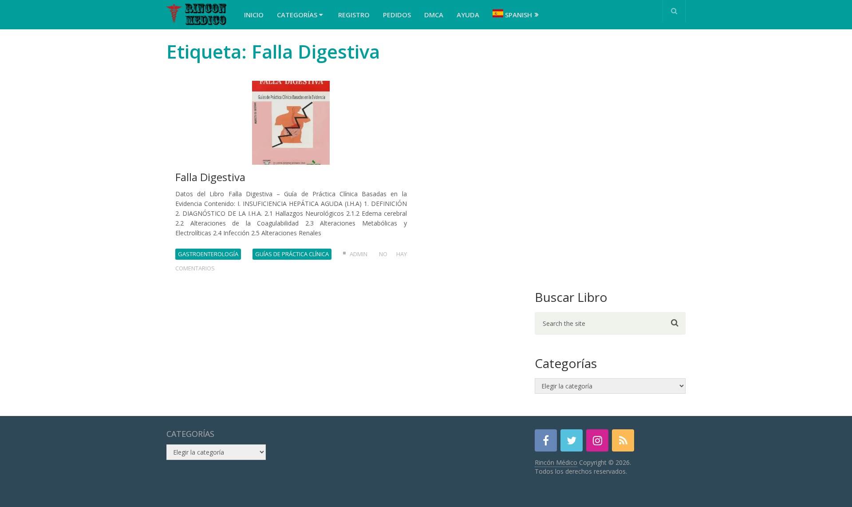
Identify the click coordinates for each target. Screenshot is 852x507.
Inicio (254, 14)
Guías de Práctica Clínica (292, 254)
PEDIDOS (397, 14)
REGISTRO (354, 14)
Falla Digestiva (210, 177)
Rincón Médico (556, 462)
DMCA (433, 14)
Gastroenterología (208, 254)
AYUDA (468, 14)
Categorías (298, 14)
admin (358, 254)
